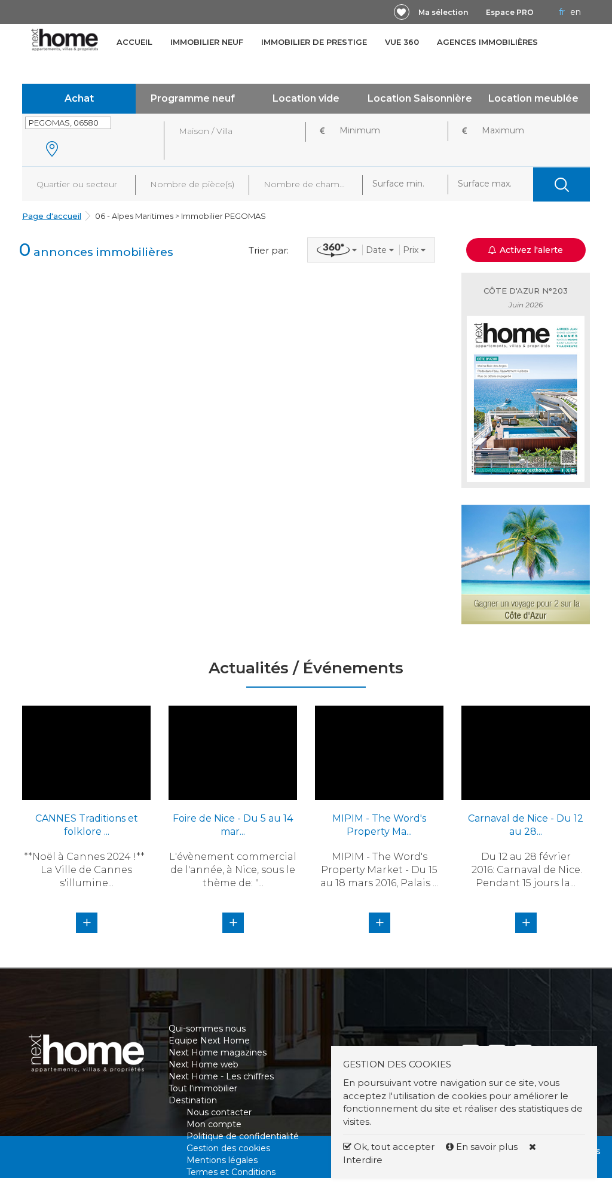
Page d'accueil (51, 216)
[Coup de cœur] (401, 12)
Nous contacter (219, 1112)
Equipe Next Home (209, 1040)
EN (575, 12)
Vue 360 (402, 42)
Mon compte (213, 1124)
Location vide (306, 98)
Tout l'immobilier (203, 1088)
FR (562, 12)
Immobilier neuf (206, 42)
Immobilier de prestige (314, 42)
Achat (79, 98)
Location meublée (533, 98)
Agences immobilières (487, 42)
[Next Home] (65, 40)
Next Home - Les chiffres (221, 1076)
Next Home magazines (218, 1052)
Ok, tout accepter (392, 1146)
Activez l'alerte (313, 1169)
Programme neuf (193, 98)
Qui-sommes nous (207, 1028)
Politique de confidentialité (242, 1136)
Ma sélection (443, 12)
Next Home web (203, 1064)
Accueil (134, 42)
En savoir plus (487, 1146)
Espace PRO (510, 12)
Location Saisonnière (420, 98)
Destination (193, 1100)
